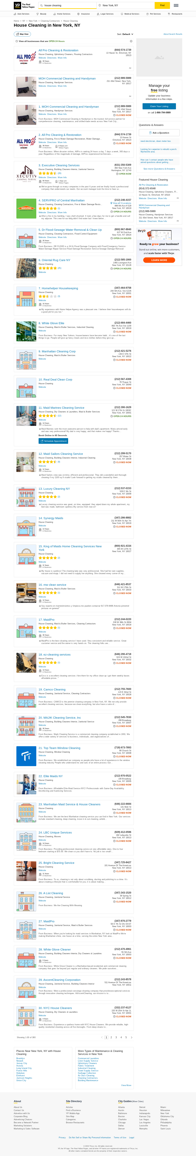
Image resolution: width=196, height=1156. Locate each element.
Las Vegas (144, 1119)
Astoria (19, 1066)
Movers (57, 836)
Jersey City (21, 1063)
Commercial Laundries (88, 1058)
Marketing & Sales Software (26, 1129)
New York (33, 21)
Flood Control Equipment (86, 234)
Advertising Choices (23, 1119)
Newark (19, 1061)
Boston (121, 1116)
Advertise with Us (22, 1113)
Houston (143, 1110)
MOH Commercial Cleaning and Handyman (67, 78)
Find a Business (73, 1110)
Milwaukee (165, 1110)
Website (42, 58)
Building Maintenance (88, 1080)
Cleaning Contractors (50, 21)
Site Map (70, 1116)
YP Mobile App (73, 1113)
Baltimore (122, 1113)
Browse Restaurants (75, 1122)
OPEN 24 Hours (57, 41)
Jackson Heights (24, 1078)
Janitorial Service (86, 169)
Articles (69, 1107)
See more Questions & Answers (159, 169)
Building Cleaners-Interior (65, 169)
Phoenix (164, 1125)
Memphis (143, 1129)
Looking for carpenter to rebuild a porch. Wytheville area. (159, 150)
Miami (163, 1107)
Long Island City (24, 1068)
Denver (121, 1129)
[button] (176, 5)
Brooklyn (20, 1058)
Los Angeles (145, 1122)
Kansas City (145, 1116)
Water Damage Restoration (98, 139)
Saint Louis (165, 1129)
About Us (18, 1107)
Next (131, 1037)
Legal (131, 1137)
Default (126, 34)
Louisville (143, 1125)
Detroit (142, 1107)
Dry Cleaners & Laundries (66, 412)
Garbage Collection (87, 1073)
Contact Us (19, 1110)
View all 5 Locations (122, 203)
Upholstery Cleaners (63, 54)
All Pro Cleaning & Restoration (58, 50)
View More (126, 1085)
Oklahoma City (167, 1116)
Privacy (62, 1137)
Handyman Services (63, 82)
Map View (24, 34)
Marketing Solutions (23, 1125)
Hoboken (20, 1073)
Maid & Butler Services (64, 327)
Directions (52, 58)
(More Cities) (137, 1101)
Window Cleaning (62, 752)
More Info (62, 58)
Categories (71, 1119)
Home (16, 21)
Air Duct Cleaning (86, 1075)
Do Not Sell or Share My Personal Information (90, 1137)
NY (24, 21)
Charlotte (122, 1119)
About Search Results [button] (173, 34)
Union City (21, 1080)
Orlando (164, 1119)
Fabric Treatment (86, 1066)
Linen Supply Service (88, 1061)
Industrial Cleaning (85, 327)
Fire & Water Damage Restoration (69, 139)
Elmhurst (20, 1075)
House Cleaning (46, 54)
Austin (121, 1110)
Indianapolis (144, 1113)
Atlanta (121, 1107)
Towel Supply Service (88, 1070)
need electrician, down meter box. (156, 141)
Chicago (122, 1122)
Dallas (121, 1125)
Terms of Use (120, 1137)
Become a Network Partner (26, 1122)
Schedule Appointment (55, 441)
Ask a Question (161, 133)
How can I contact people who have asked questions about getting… (157, 161)
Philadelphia (166, 1122)
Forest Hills (21, 1070)
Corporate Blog (20, 1116)
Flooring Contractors (83, 54)
